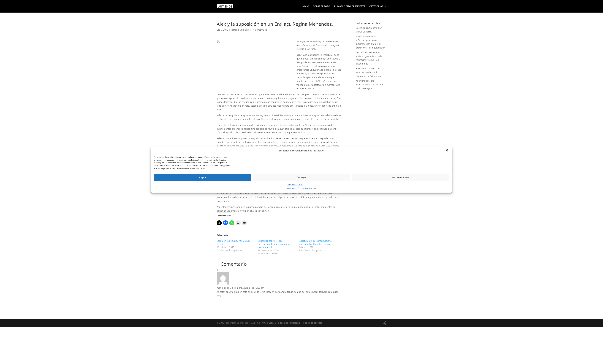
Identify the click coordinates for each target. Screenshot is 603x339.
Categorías (376, 6)
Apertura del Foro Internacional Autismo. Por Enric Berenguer (315, 242)
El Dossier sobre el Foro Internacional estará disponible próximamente (274, 244)
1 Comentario (260, 29)
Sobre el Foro (321, 6)
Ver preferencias (400, 177)
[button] (447, 151)
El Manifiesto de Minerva (349, 6)
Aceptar (202, 177)
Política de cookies (295, 184)
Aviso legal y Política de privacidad (301, 188)
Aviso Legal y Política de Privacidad (281, 322)
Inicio (305, 6)
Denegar (301, 177)
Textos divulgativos (241, 29)
